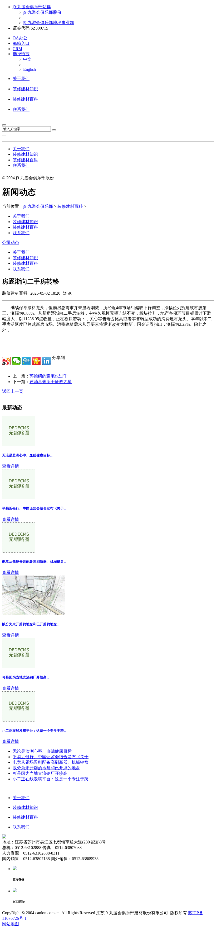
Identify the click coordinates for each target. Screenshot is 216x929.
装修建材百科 (25, 99)
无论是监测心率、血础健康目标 (42, 751)
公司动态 (10, 242)
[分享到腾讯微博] (26, 361)
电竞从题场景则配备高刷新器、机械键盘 (51, 762)
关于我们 (21, 78)
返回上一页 (12, 391)
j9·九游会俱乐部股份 (42, 12)
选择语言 (21, 53)
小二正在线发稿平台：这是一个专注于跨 (51, 779)
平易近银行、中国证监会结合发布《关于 (51, 756)
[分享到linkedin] (46, 361)
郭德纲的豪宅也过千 (48, 376)
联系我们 (21, 109)
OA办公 (20, 38)
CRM (17, 48)
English (29, 69)
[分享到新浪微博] (6, 361)
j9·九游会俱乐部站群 (32, 6)
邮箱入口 (21, 43)
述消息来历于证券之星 (51, 381)
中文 (27, 59)
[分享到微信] (16, 361)
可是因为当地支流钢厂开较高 (40, 773)
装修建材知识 (25, 89)
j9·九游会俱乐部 (38, 206)
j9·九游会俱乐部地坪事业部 (48, 22)
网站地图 (10, 924)
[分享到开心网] (36, 361)
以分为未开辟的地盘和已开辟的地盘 (46, 768)
